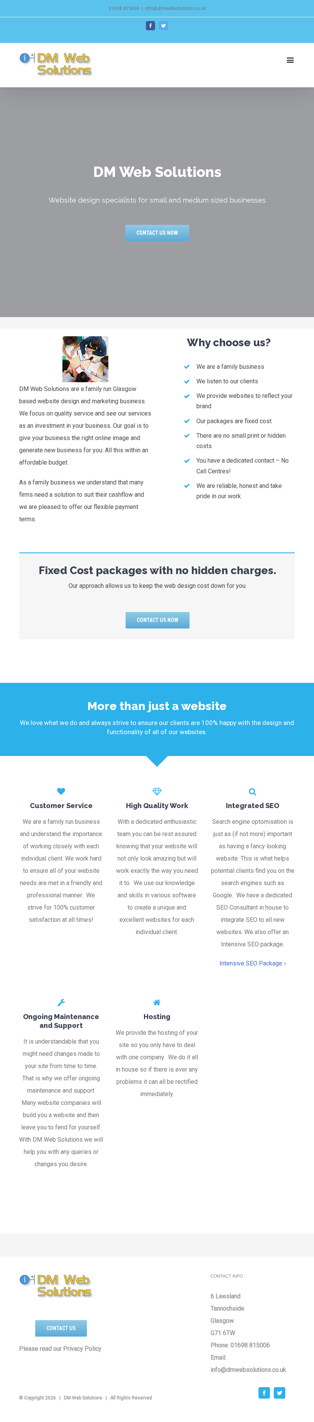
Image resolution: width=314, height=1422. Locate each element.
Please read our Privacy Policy (60, 1348)
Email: (218, 1357)
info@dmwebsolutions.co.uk (175, 8)
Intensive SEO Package (250, 963)
